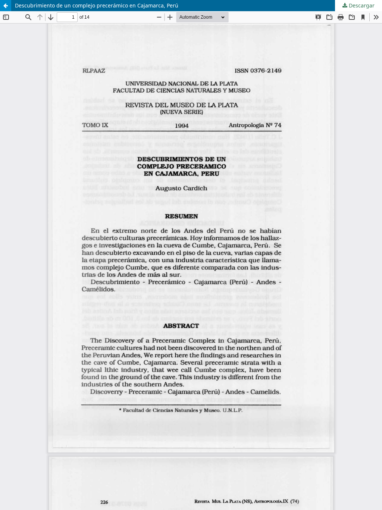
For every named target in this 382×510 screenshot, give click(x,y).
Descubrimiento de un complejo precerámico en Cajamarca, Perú (96, 5)
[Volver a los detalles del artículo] (5, 5)
